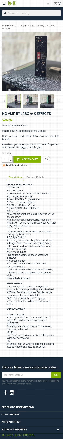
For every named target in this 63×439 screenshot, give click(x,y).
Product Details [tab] (35, 177)
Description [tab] (15, 177)
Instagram (12, 392)
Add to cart (27, 159)
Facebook (5, 392)
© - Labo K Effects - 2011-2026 (18, 435)
